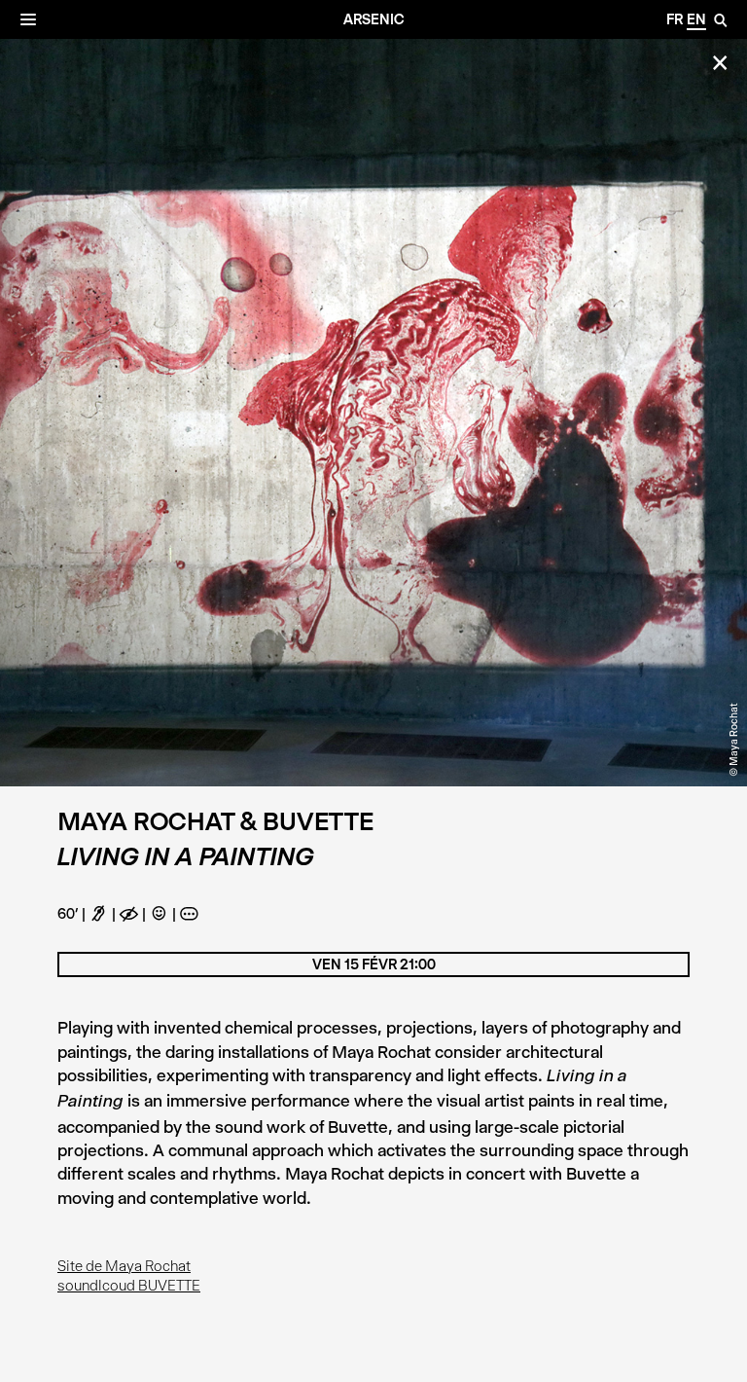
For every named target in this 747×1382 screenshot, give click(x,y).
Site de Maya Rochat (124, 1266)
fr (674, 19)
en (696, 19)
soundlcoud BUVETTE (128, 1285)
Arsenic (374, 19)
